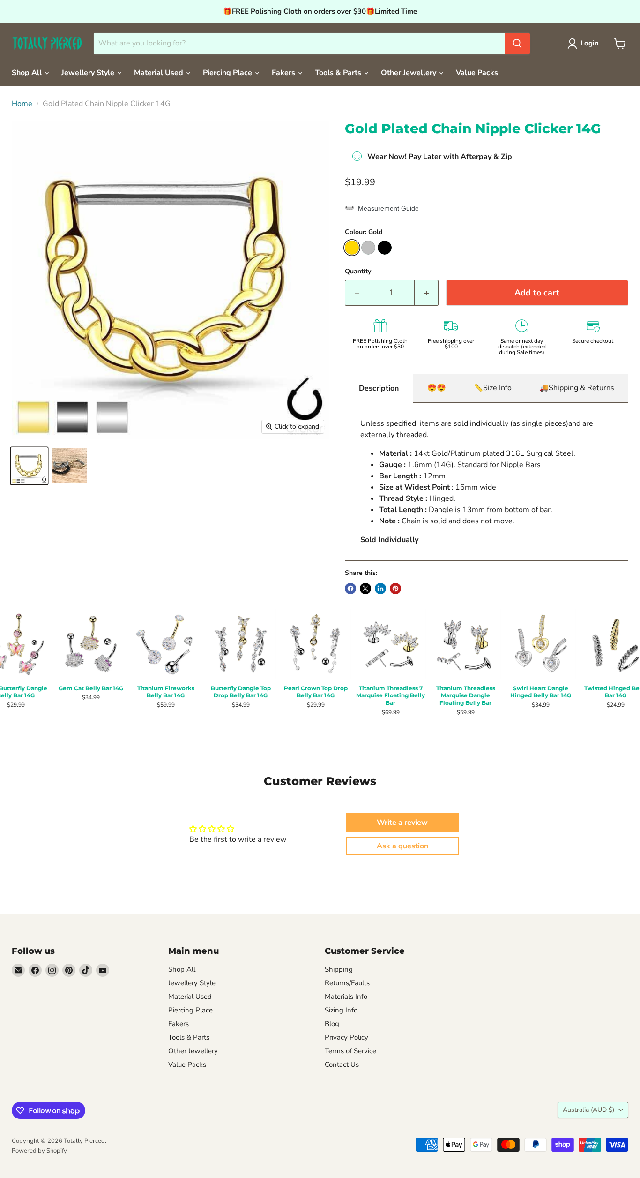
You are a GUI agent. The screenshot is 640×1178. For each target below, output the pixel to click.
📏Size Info (493, 388)
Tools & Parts (339, 73)
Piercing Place (228, 73)
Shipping (339, 969)
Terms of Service (350, 1051)
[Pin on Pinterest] (395, 588)
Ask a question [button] (402, 846)
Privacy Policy (346, 1037)
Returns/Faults (347, 983)
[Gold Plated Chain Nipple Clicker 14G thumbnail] (29, 465)
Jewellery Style (88, 73)
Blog (332, 1023)
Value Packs (477, 73)
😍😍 (436, 388)
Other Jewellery (409, 73)
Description (379, 388)
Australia (588, 1109)
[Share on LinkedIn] (380, 588)
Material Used (159, 73)
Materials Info (346, 996)
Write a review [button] (402, 822)
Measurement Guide (388, 208)
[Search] (517, 43)
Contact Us (342, 1064)
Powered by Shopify (39, 1151)
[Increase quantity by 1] (427, 293)
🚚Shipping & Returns (576, 388)
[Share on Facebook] (350, 588)
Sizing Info (341, 1010)
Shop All (28, 73)
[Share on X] (365, 588)
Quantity (358, 271)
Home (22, 103)
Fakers (284, 73)
